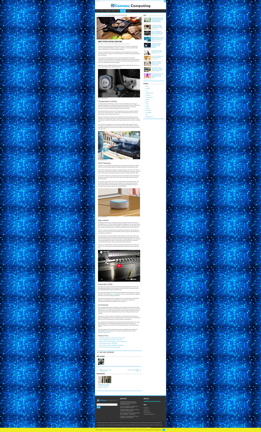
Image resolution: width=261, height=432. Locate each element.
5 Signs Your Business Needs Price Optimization (105, 370)
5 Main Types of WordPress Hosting (133, 370)
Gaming (113, 10)
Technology (123, 10)
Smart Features (110, 352)
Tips (147, 114)
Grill (105, 352)
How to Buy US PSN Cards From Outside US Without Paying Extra (157, 69)
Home (97, 10)
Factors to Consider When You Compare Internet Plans (156, 63)
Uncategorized (149, 117)
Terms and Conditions (149, 414)
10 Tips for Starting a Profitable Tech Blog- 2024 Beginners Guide (157, 26)
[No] (259, 430)
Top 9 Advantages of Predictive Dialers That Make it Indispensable (157, 32)
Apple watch (113, 294)
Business (102, 10)
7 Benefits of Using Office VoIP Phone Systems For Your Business (156, 45)
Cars (147, 90)
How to (117, 10)
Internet (148, 108)
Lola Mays (101, 43)
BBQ (101, 352)
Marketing (148, 110)
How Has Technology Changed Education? (157, 51)
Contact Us (98, 1)
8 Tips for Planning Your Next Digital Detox (157, 57)
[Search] (165, 1)
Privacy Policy (147, 412)
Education (148, 95)
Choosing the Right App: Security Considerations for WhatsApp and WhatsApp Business (157, 19)
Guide (147, 101)
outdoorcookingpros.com (104, 332)
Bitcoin (147, 86)
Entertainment (107, 10)
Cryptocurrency (149, 93)
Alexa (107, 224)
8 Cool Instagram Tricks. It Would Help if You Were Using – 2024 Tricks (157, 75)
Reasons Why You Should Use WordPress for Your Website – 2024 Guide (158, 39)
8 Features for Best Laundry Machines (103, 385)
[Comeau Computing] (130, 5)
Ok (163, 429)
